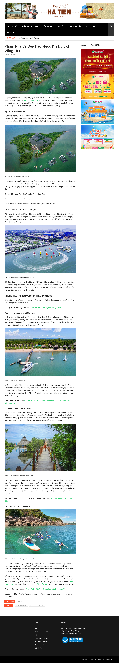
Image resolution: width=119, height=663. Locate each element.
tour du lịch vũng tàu (37, 605)
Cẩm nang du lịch (41, 638)
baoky (7, 55)
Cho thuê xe (12, 32)
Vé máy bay (91, 26)
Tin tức (60, 26)
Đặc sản (38, 635)
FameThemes (109, 659)
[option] (64, 38)
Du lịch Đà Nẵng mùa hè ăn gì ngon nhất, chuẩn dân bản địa (40, 38)
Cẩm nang (47, 26)
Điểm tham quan (30, 26)
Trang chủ (12, 26)
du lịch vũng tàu (21, 605)
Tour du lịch (39, 645)
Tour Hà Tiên (75, 26)
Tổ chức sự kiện (41, 641)
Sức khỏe (38, 648)
